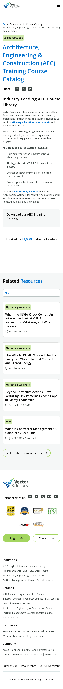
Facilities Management (14, 580)
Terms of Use (10, 665)
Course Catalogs (34, 24)
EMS (25, 570)
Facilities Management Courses (19, 612)
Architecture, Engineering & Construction (24, 575)
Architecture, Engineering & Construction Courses (28, 608)
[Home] (4, 24)
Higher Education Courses (32, 594)
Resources (15, 24)
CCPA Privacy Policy (50, 665)
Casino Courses (45, 612)
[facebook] (17, 89)
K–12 (5, 566)
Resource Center (11, 631)
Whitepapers (47, 631)
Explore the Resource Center (24, 453)
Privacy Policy (28, 665)
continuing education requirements (29, 122)
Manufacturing (37, 566)
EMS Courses (52, 598)
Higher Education (19, 566)
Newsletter (50, 654)
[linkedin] (30, 89)
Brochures (18, 636)
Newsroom (38, 636)
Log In (14, 538)
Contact (44, 538)
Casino (31, 580)
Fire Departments (12, 570)
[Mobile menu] (58, 5)
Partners (15, 649)
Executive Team (21, 654)
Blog (28, 636)
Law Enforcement (39, 570)
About (6, 649)
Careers (7, 654)
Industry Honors (30, 649)
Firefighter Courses (33, 598)
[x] (43, 496)
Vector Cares (47, 649)
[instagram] (56, 496)
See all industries (46, 580)
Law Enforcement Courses (16, 603)
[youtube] (49, 496)
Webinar (7, 636)
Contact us (36, 654)
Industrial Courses (12, 598)
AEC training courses (26, 191)
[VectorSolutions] (14, 5)
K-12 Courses (10, 594)
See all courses (10, 617)
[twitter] (24, 89)
